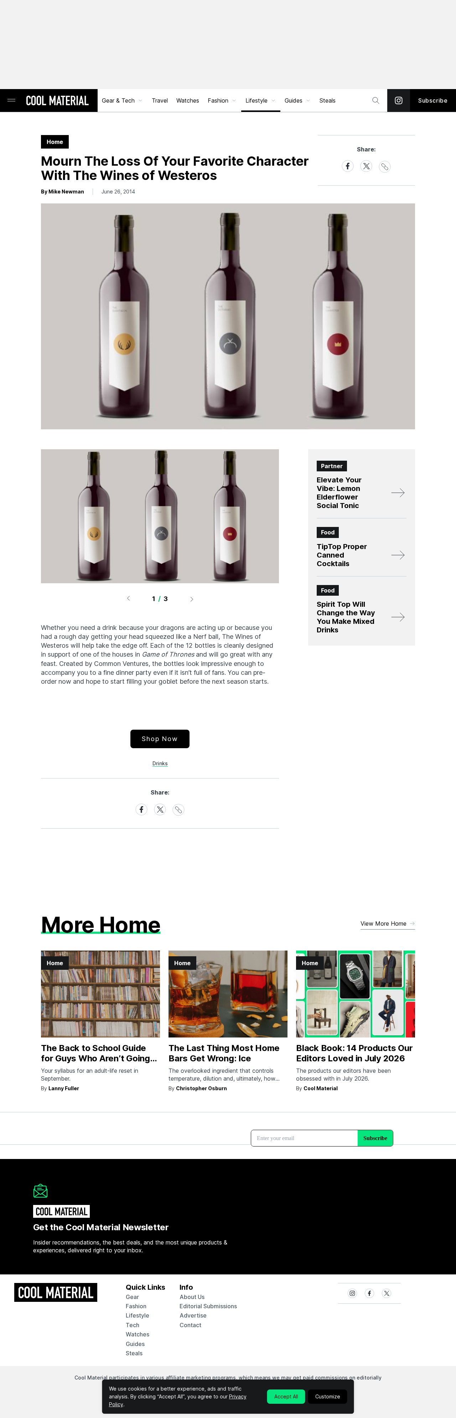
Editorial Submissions (208, 1306)
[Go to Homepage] (57, 101)
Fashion (218, 100)
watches (137, 1334)
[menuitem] (122, 100)
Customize (327, 1396)
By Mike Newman (62, 191)
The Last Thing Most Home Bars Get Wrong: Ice (224, 1053)
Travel (160, 100)
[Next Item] (192, 599)
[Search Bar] (375, 100)
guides (135, 1343)
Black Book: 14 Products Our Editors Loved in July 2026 (354, 1053)
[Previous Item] (128, 599)
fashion (136, 1306)
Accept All (286, 1396)
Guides (293, 100)
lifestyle (137, 1315)
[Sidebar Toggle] (11, 100)
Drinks (160, 763)
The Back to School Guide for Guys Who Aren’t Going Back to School (95, 1058)
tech (132, 1325)
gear (132, 1296)
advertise (193, 1315)
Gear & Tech (118, 100)
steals (328, 100)
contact (190, 1325)
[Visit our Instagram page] (398, 100)
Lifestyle (256, 100)
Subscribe (433, 100)
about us (192, 1296)
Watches (187, 100)
